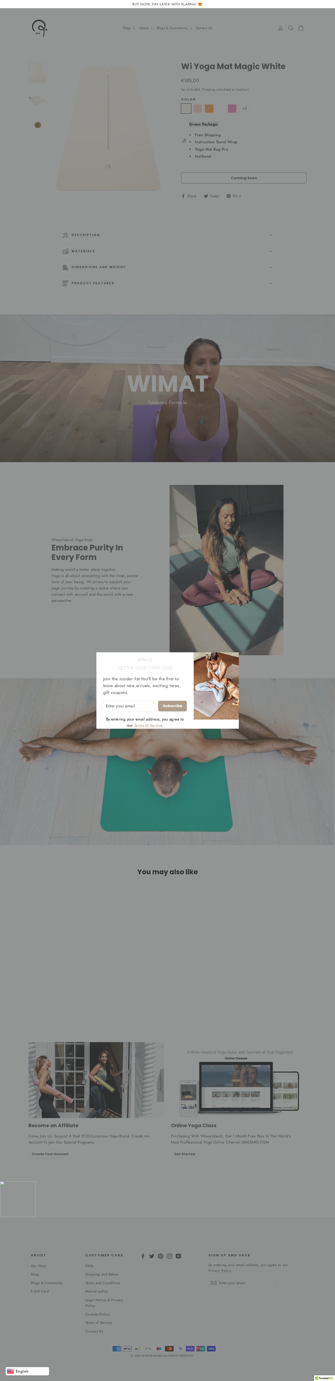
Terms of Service (148, 725)
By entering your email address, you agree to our (145, 722)
